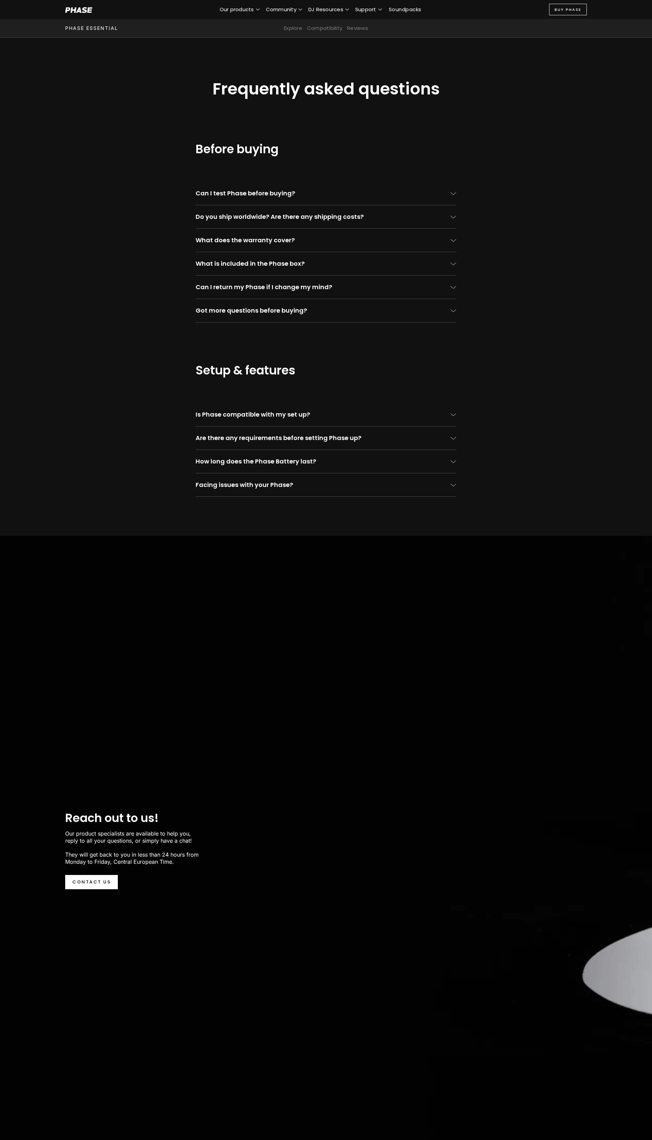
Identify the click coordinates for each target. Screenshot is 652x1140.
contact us (91, 882)
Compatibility (324, 28)
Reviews (357, 28)
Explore (293, 28)
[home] (78, 9)
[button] (240, 9)
